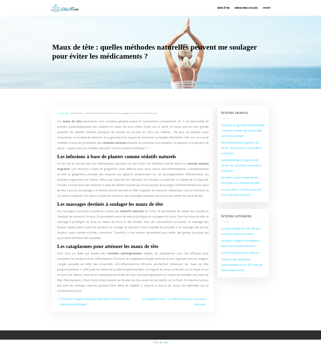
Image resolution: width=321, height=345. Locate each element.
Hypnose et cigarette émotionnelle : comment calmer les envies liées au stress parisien (242, 130)
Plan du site (160, 342)
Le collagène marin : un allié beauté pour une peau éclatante (174, 301)
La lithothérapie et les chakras (240, 253)
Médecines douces (246, 7)
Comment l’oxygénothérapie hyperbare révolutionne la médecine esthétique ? (94, 301)
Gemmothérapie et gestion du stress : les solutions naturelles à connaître (241, 148)
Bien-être (224, 7)
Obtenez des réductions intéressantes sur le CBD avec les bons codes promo (241, 265)
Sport (267, 7)
